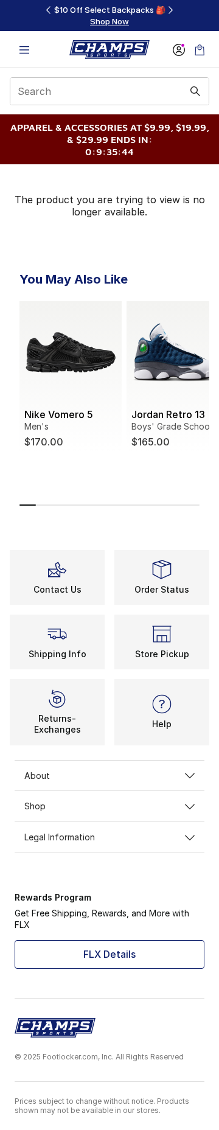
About (37, 775)
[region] (109, 15)
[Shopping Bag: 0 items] (199, 49)
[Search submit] (195, 91)
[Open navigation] (24, 49)
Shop (35, 806)
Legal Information (59, 837)
